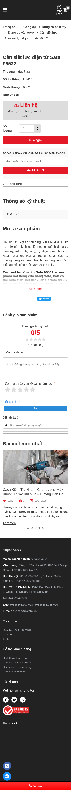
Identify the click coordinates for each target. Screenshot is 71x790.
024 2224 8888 (17, 598)
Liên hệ (7, 634)
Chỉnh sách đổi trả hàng (17, 667)
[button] (5, 10)
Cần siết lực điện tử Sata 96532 (26, 38)
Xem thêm (35, 288)
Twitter (46, 299)
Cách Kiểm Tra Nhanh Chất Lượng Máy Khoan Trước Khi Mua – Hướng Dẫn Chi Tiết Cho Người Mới (33, 494)
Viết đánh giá (15, 352)
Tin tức (7, 639)
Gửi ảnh (14, 401)
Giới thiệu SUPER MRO (17, 629)
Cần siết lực (48, 32)
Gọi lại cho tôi (35, 170)
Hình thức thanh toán (15, 657)
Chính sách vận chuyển (17, 662)
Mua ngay (35, 140)
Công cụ (29, 27)
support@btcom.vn (25, 611)
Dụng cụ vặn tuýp (21, 32)
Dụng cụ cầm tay (54, 27)
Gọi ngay (37, 786)
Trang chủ (10, 27)
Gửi (36, 408)
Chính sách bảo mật (15, 671)
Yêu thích (15, 184)
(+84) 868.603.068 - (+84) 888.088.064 (34, 604)
